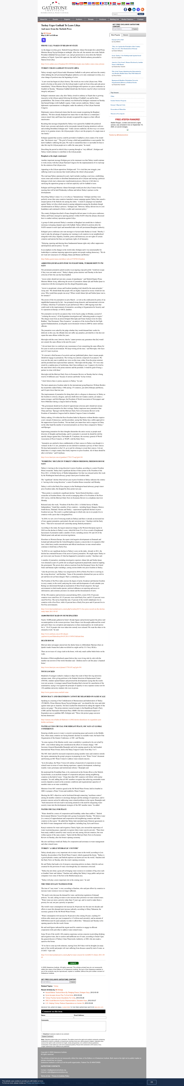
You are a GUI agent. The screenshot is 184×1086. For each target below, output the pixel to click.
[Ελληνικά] (89, 4)
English (93, 5)
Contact (140, 19)
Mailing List (114, 19)
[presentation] (115, 35)
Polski (119, 5)
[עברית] (106, 4)
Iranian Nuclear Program (118, 100)
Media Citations (127, 19)
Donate (91, 19)
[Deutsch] (85, 4)
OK (152, 1082)
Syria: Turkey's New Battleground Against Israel (126, 55)
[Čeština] (77, 4)
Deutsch (85, 5)
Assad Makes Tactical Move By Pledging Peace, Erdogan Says (67, 992)
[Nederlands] (114, 4)
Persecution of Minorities (118, 109)
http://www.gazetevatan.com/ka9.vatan (54, 692)
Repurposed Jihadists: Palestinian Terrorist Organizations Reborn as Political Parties (125, 81)
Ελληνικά (90, 5)
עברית (106, 5)
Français (102, 5)
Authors (79, 19)
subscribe (66, 1007)
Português (123, 5)
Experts (67, 19)
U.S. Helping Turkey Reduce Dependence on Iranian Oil (64, 1003)
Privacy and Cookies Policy (35, 1083)
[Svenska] (132, 4)
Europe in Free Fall (118, 40)
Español (97, 5)
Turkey (56, 986)
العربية (73, 5)
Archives (102, 19)
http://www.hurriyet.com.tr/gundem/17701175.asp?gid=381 (62, 457)
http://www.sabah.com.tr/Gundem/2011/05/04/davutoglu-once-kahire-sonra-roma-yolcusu (72, 64)
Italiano (109, 5)
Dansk (81, 5)
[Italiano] (109, 4)
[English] (94, 4)
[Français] (102, 4)
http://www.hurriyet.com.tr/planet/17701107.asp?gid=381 (61, 667)
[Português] (123, 4)
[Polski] (119, 4)
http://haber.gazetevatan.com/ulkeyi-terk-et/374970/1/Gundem (63, 259)
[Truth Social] (44, 42)
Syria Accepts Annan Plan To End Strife (59, 995)
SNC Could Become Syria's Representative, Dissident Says (66, 1000)
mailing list (99, 1007)
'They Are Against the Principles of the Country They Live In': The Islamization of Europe (126, 47)
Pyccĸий (128, 5)
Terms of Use (45, 1076)
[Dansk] (81, 4)
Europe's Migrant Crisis (118, 105)
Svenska (132, 5)
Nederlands (114, 5)
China (112, 96)
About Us (43, 19)
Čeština (77, 5)
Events (55, 19)
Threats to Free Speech (117, 114)
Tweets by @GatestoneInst (118, 135)
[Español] (97, 4)
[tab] (116, 35)
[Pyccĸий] (128, 4)
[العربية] (73, 4)
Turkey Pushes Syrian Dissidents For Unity (60, 998)
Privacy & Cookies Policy (60, 1076)
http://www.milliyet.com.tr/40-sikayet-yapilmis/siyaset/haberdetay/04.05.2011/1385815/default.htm (62, 635)
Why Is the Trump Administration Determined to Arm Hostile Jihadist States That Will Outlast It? (126, 72)
